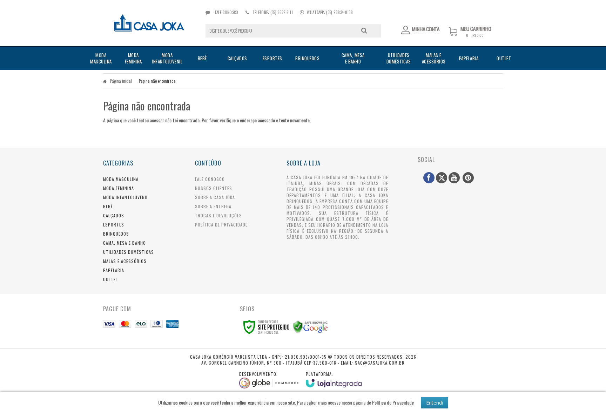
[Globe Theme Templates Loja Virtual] (269, 379)
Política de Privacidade (221, 225)
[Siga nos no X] (441, 177)
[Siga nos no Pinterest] (468, 177)
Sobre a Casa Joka (215, 197)
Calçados (113, 215)
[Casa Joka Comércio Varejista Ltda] (149, 23)
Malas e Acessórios (125, 261)
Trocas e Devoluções (218, 215)
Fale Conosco (226, 12)
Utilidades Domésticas (128, 252)
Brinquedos (116, 234)
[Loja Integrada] (334, 379)
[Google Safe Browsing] (310, 326)
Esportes (113, 225)
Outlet (111, 279)
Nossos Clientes (213, 188)
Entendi (434, 402)
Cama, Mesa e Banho (124, 243)
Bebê (108, 206)
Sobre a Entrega (213, 206)
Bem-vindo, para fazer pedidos (421, 30)
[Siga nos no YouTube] (454, 177)
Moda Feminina (118, 188)
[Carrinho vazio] (475, 35)
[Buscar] (364, 30)
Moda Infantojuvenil (125, 197)
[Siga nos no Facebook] (429, 177)
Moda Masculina (121, 179)
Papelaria (113, 270)
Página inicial (121, 81)
